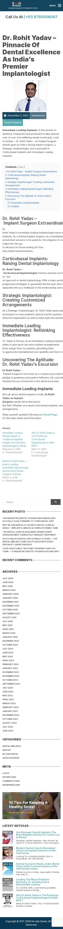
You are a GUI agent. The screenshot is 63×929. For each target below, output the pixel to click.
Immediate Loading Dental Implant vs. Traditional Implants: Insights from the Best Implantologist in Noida (14, 439)
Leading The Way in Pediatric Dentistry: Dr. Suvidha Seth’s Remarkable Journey (33, 882)
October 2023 (10, 680)
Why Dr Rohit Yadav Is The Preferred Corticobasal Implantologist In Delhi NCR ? (43, 439)
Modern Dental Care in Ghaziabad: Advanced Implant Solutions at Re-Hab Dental (36, 850)
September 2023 (11, 684)
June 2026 (7, 582)
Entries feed (9, 777)
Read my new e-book (21, 812)
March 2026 (9, 590)
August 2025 (9, 617)
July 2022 (7, 727)
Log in (5, 773)
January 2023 (10, 711)
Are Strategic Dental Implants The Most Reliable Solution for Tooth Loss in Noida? (38, 835)
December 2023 (10, 672)
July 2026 (7, 578)
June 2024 (7, 652)
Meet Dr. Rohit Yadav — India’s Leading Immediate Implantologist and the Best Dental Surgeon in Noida (15, 467)
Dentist (6, 750)
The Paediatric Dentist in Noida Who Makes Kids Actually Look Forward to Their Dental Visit (28, 519)
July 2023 (7, 688)
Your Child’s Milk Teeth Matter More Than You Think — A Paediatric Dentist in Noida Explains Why (30, 550)
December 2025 (10, 602)
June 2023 (7, 691)
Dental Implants (11, 746)
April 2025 (8, 629)
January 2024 (10, 668)
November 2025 (10, 606)
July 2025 (7, 621)
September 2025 (11, 613)
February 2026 (10, 594)
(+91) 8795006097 (41, 17)
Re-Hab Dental (10, 754)
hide (21, 167)
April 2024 (8, 660)
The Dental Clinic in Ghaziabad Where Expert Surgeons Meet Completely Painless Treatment (29, 533)
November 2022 (10, 715)
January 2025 (10, 637)
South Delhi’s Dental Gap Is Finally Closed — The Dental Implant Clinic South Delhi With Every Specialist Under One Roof (29, 541)
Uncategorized (10, 758)
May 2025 (7, 625)
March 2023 (9, 703)
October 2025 (10, 609)
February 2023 (10, 707)
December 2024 (10, 641)
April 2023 (8, 699)
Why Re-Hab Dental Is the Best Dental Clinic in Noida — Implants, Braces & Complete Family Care (30, 526)
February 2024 (10, 664)
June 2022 (7, 730)
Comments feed (11, 781)
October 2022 (10, 719)
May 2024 (7, 656)
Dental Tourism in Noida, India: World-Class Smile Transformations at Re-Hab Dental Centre (38, 866)
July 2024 (7, 648)
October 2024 (10, 645)
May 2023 (7, 695)
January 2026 (10, 598)
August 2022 (9, 723)
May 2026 (7, 586)
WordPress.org (11, 785)
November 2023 (10, 676)
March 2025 (8, 633)
